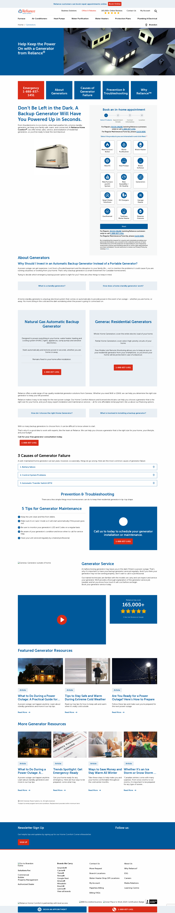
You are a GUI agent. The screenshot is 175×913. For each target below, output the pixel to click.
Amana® (61, 881)
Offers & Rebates (89, 11)
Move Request (95, 868)
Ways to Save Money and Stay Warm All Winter (105, 771)
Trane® (60, 873)
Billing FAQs (94, 893)
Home (20, 25)
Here (107, 249)
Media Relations (131, 883)
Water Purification (124, 151)
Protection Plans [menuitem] (123, 18)
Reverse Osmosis (140, 217)
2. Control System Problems (33, 475)
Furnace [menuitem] (21, 18)
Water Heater (140, 150)
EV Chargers (124, 200)
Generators (140, 182)
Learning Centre (131, 888)
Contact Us (131, 11)
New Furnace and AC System (107, 184)
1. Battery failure (27, 467)
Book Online (114, 4)
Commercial (23, 875)
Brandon (153, 25)
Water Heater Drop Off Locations (104, 878)
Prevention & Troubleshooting (116, 91)
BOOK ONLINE (117, 127)
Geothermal (107, 216)
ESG (126, 873)
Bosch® (60, 886)
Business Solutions (69, 11)
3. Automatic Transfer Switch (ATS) (36, 483)
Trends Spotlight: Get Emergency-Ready (67, 771)
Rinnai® (61, 876)
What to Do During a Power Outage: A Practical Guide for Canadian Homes (38, 697)
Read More (22, 712)
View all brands (64, 891)
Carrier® (61, 870)
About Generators (59, 91)
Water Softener (140, 167)
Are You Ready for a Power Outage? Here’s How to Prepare (133, 697)
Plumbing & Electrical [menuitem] (147, 18)
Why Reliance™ (144, 91)
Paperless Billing (96, 888)
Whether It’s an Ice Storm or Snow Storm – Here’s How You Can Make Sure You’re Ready (140, 771)
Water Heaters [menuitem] (102, 18)
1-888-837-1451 (128, 129)
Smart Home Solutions (107, 201)
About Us (128, 863)
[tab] (52, 286)
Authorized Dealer (26, 884)
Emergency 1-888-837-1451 (31, 91)
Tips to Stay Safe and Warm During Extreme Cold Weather (85, 697)
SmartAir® (62, 868)
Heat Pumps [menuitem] (59, 18)
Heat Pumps (124, 166)
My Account (145, 11)
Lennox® (61, 889)
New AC (107, 166)
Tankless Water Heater (123, 217)
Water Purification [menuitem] (80, 18)
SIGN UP (23, 842)
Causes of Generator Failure (87, 91)
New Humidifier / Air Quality (124, 184)
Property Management (28, 880)
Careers (127, 878)
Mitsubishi (61, 883)
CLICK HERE (141, 132)
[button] (155, 11)
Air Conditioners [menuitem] (39, 18)
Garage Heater (140, 201)
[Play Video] (62, 619)
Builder (21, 877)
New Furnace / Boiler (107, 151)
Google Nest (63, 878)
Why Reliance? (130, 868)
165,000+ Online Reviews (111, 11)
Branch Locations (97, 873)
